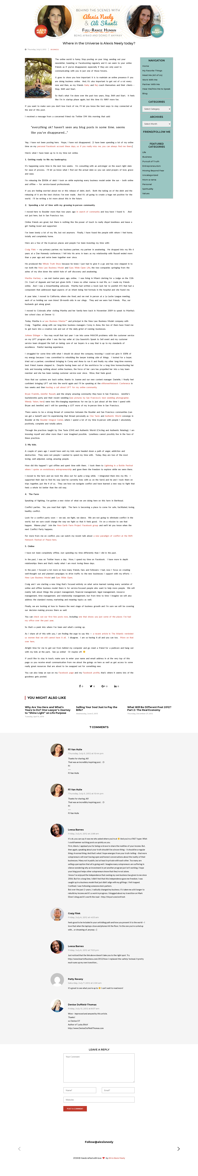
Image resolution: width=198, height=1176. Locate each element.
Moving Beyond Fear (153, 170)
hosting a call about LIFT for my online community (71, 387)
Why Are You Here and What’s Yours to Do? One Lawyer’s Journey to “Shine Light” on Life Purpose (47, 710)
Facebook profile (91, 672)
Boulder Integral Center (51, 419)
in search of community (88, 211)
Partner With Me (151, 84)
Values (146, 193)
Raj (96, 85)
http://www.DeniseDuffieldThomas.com (86, 1028)
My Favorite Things (152, 70)
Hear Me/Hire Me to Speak (156, 89)
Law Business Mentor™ (56, 321)
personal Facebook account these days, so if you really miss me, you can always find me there (84, 146)
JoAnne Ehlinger (32, 335)
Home (145, 66)
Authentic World (113, 416)
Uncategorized (150, 175)
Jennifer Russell (47, 393)
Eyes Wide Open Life (79, 267)
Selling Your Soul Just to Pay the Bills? (96, 709)
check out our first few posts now (51, 616)
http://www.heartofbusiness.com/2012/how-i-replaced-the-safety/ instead (101, 959)
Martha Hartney (33, 278)
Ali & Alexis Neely (117, 1158)
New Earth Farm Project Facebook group (77, 525)
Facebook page (66, 672)
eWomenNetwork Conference (115, 383)
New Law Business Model (51, 267)
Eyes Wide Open (64, 577)
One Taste (95, 416)
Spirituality (147, 189)
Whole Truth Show (52, 263)
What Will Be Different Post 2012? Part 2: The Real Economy (149, 709)
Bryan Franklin (32, 393)
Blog (144, 93)
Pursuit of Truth (150, 161)
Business (55, 49)
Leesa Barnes (76, 829)
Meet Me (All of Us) (152, 75)
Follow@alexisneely (99, 1142)
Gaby (86, 85)
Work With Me (149, 79)
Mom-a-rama (149, 179)
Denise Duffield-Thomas (82, 1004)
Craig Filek (30, 249)
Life (144, 152)
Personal (147, 184)
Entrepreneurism (151, 166)
